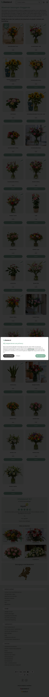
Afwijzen (18, 355)
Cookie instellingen (8, 355)
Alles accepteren (40, 355)
